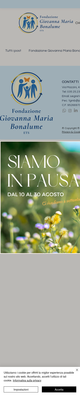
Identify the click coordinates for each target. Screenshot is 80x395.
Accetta (59, 389)
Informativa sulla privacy (27, 380)
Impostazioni (21, 389)
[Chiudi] (74, 372)
